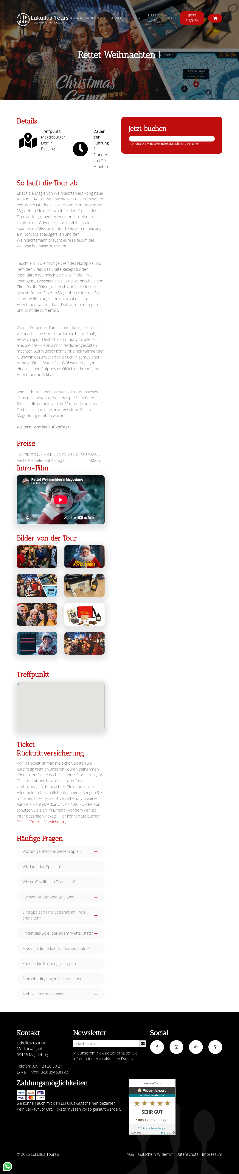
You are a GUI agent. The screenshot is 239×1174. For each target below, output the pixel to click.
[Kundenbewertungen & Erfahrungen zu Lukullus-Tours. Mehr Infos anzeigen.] (152, 1107)
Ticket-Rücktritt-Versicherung (42, 821)
